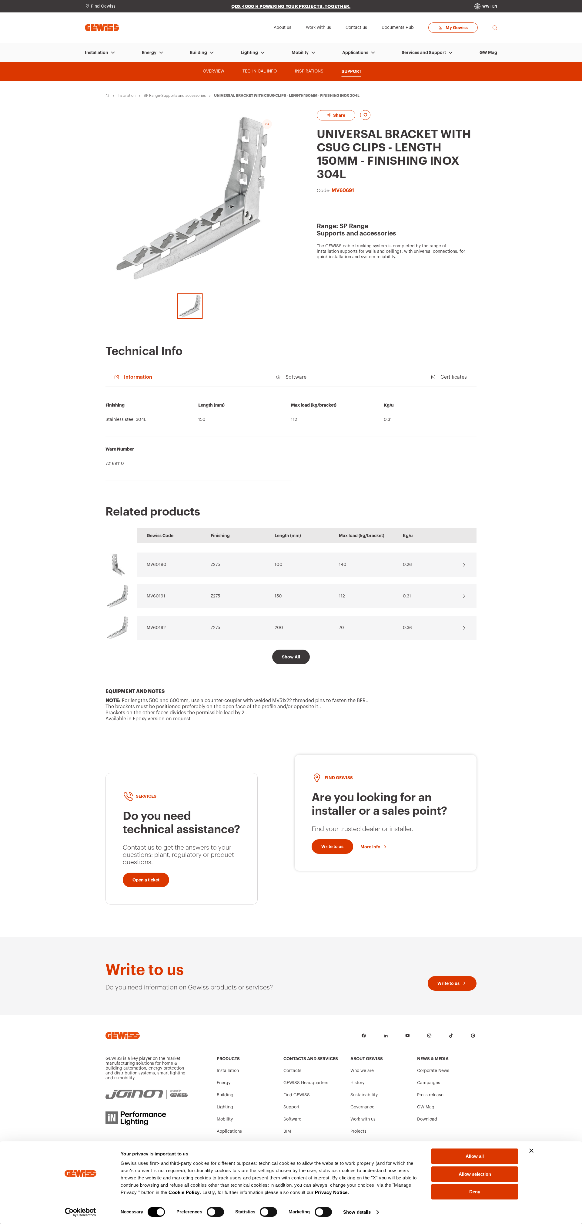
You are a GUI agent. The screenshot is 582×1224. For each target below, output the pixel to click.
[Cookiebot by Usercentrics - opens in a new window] (80, 1212)
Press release (430, 1095)
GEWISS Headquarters (305, 1083)
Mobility (300, 52)
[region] (291, 437)
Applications (355, 52)
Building (198, 52)
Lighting (249, 52)
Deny (474, 1191)
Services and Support (424, 52)
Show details (357, 1212)
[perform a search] (494, 27)
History (357, 1083)
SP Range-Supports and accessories (175, 95)
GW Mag (488, 52)
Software (292, 1119)
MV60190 (156, 565)
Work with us (363, 1119)
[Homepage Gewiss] (102, 27)
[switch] (215, 1212)
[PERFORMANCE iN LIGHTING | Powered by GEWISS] (146, 1118)
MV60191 (156, 596)
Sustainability (364, 1095)
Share (338, 115)
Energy (149, 52)
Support (291, 1107)
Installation (96, 52)
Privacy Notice (331, 1192)
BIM (287, 1131)
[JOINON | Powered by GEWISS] (146, 1095)
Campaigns (428, 1083)
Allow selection (475, 1174)
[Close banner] (531, 1150)
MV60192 (156, 628)
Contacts (292, 1071)
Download (427, 1119)
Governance (362, 1107)
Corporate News (433, 1071)
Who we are (362, 1071)
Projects (358, 1131)
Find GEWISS (296, 1095)
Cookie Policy (184, 1192)
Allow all (475, 1156)
